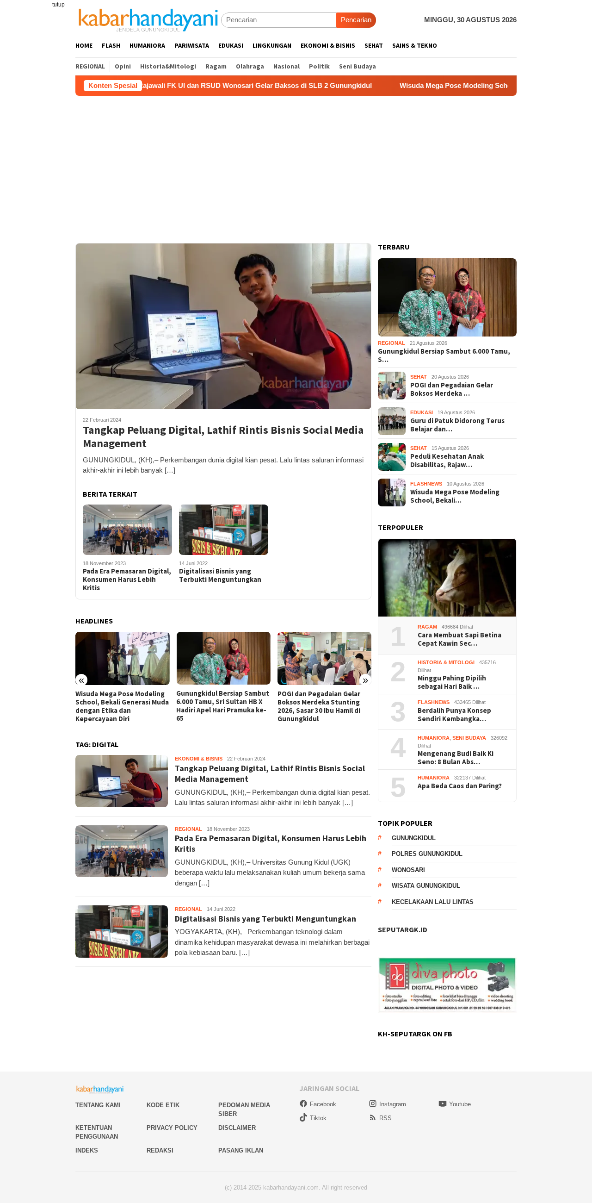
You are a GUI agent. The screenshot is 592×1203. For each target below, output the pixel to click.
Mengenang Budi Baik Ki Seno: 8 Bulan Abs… (455, 757)
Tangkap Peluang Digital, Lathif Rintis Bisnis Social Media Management (223, 437)
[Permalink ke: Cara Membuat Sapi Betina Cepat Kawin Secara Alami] (447, 578)
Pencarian (356, 20)
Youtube (460, 1104)
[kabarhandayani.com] (148, 20)
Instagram (392, 1104)
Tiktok (318, 1118)
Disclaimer (237, 1127)
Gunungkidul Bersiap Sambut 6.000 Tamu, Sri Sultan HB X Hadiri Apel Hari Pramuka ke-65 (222, 706)
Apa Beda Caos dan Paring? (460, 786)
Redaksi (160, 1150)
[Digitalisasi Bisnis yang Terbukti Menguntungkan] (223, 530)
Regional (188, 829)
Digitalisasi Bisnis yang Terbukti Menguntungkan (220, 575)
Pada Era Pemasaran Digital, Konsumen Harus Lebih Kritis (127, 579)
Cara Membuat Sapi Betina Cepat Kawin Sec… (459, 639)
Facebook (323, 1104)
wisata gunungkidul (426, 886)
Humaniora (434, 738)
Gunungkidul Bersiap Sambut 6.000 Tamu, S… (444, 355)
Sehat (418, 377)
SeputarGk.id (402, 929)
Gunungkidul (414, 838)
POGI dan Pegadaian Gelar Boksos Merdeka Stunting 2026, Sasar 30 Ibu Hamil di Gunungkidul (319, 706)
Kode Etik (163, 1105)
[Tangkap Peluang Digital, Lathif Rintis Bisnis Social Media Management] (223, 326)
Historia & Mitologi (446, 662)
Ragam (427, 627)
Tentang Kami (98, 1105)
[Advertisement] (296, 165)
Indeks (86, 1150)
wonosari (408, 870)
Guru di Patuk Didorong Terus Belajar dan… (457, 425)
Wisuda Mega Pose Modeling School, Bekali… (455, 496)
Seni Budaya (469, 738)
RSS (385, 1118)
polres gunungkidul (427, 854)
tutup (58, 4)
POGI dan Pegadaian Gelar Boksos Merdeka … (451, 389)
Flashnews (426, 484)
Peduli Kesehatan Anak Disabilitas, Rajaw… (447, 460)
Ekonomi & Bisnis (198, 758)
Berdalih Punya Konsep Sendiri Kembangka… (454, 714)
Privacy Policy (172, 1127)
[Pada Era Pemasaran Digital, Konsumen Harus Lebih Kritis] (127, 530)
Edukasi (421, 413)
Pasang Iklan (240, 1150)
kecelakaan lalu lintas (433, 902)
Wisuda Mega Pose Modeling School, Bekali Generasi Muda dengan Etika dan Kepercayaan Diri (122, 706)
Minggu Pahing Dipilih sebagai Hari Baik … (452, 682)
